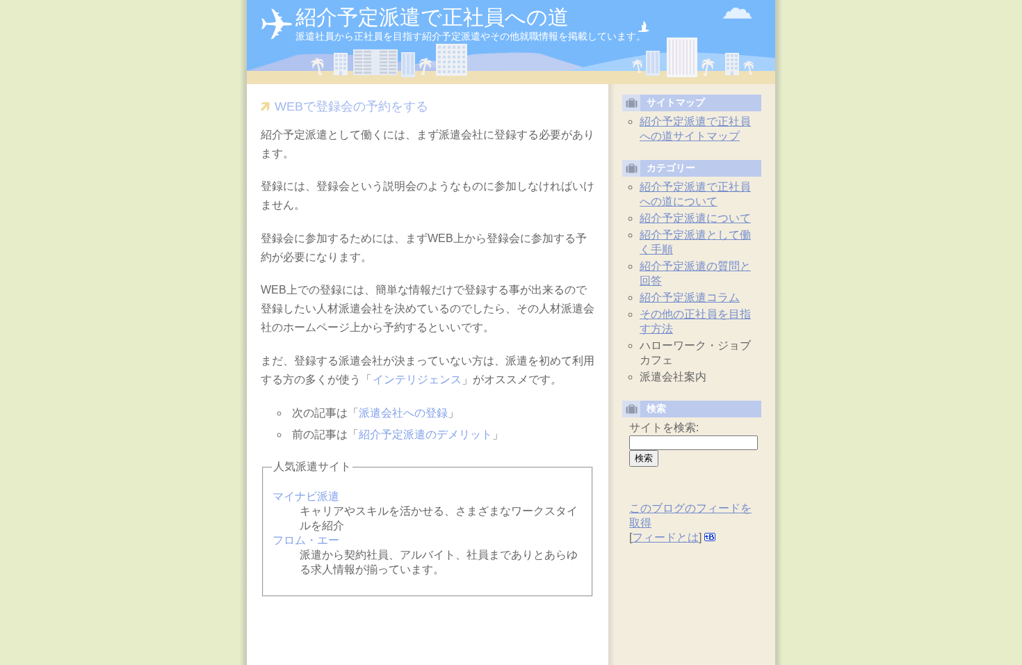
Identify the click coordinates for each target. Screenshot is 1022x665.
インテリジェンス (417, 379)
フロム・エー (306, 540)
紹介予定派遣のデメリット (425, 434)
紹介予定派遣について (695, 218)
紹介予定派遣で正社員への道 (432, 17)
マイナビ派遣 (306, 496)
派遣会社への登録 (403, 413)
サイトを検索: (664, 427)
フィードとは (665, 537)
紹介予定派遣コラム (690, 297)
